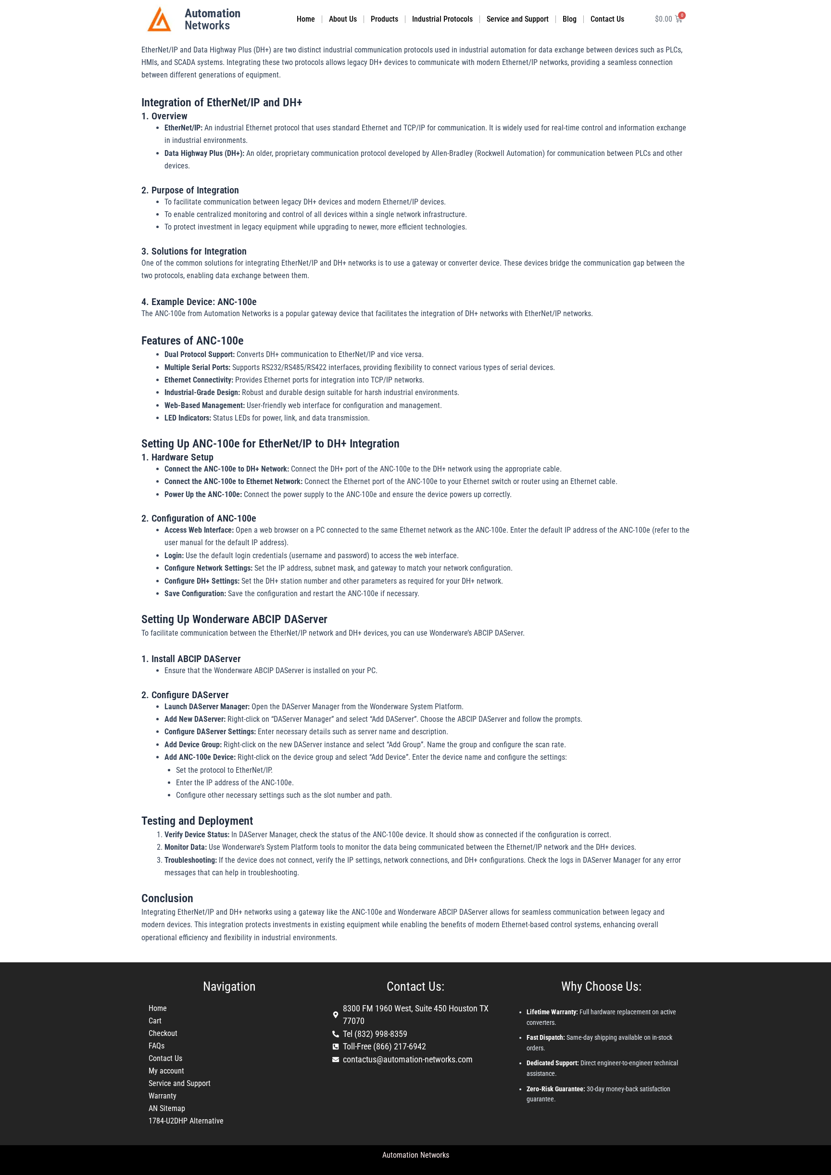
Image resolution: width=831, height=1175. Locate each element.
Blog (570, 19)
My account (166, 1070)
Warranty (162, 1095)
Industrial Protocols (442, 19)
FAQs (156, 1045)
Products (384, 19)
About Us (343, 19)
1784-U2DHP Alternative (186, 1120)
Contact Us (607, 19)
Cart (155, 1020)
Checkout (163, 1033)
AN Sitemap (167, 1108)
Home (306, 19)
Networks (212, 19)
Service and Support (518, 19)
